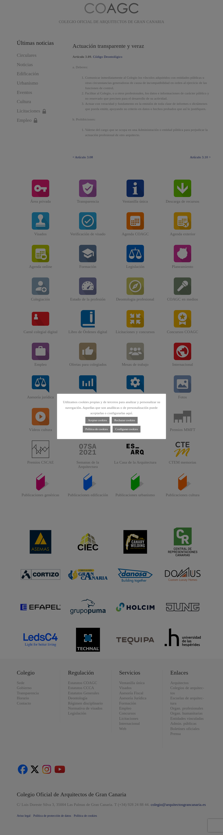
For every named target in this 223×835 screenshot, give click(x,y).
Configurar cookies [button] (126, 429)
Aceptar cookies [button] (97, 420)
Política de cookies (96, 429)
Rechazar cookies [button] (124, 420)
